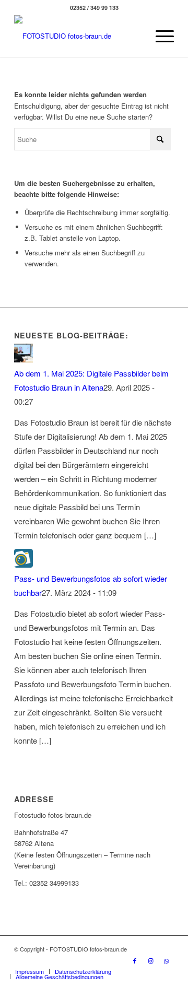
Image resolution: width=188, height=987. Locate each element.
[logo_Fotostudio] (78, 36)
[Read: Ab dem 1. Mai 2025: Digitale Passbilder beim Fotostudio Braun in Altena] (23, 359)
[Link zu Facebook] (135, 960)
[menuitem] (159, 36)
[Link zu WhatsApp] (166, 960)
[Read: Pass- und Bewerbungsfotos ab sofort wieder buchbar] (23, 564)
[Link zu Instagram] (150, 960)
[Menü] (159, 36)
